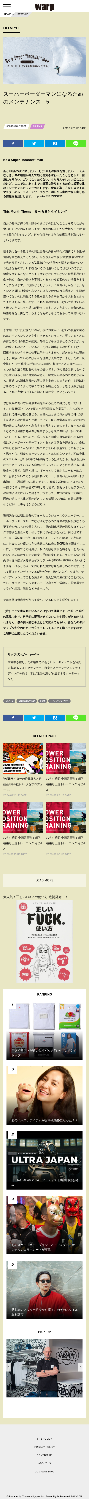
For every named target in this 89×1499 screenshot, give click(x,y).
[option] (44, 1369)
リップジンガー (59, 701)
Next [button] (80, 1367)
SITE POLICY (44, 1439)
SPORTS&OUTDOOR (16, 126)
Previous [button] (8, 1367)
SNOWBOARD (27, 701)
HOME (7, 14)
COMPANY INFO (44, 1471)
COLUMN (37, 126)
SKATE (9, 701)
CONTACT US (44, 1455)
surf (42, 701)
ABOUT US (44, 1463)
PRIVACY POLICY (44, 1447)
